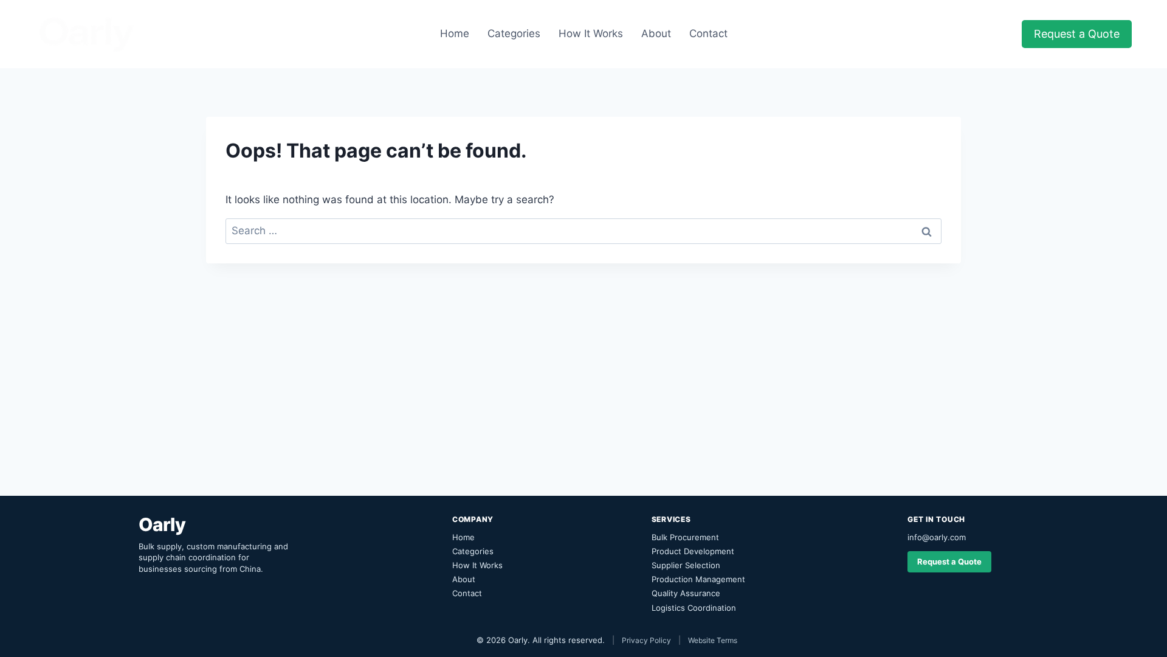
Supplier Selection (686, 565)
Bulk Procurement (685, 537)
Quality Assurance (686, 593)
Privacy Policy (646, 640)
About (656, 33)
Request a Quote (1077, 33)
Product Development (693, 551)
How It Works (591, 33)
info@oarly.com (936, 537)
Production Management (698, 579)
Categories (513, 33)
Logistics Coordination (694, 608)
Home (454, 33)
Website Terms (712, 640)
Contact (708, 33)
